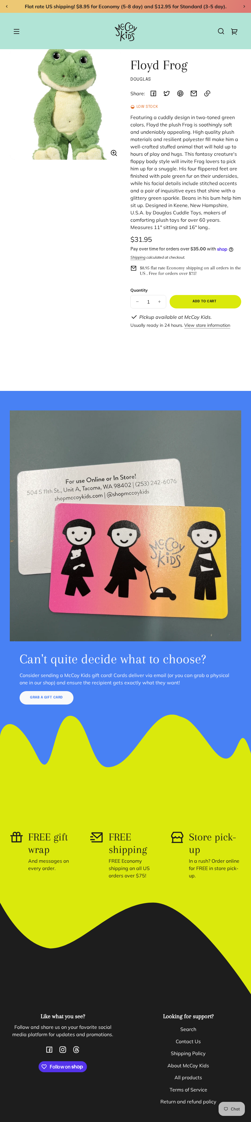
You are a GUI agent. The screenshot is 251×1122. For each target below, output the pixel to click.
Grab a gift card (46, 697)
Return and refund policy (188, 1101)
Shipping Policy (188, 1053)
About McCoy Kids (188, 1065)
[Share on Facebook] (153, 93)
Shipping (137, 257)
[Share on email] (193, 93)
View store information (207, 325)
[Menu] (16, 31)
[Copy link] (207, 93)
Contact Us (188, 1041)
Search (188, 1029)
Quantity (139, 290)
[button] (221, 31)
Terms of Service (188, 1090)
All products (188, 1077)
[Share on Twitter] (167, 93)
